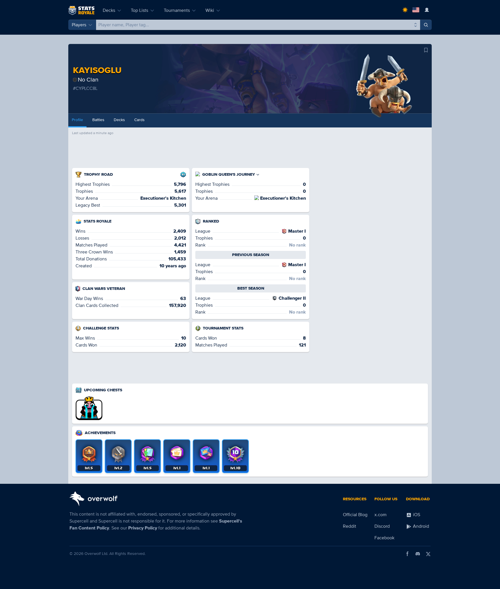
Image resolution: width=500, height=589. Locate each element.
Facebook (384, 538)
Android (420, 526)
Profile (77, 119)
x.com (380, 515)
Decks (109, 10)
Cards (139, 119)
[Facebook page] (407, 553)
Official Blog (355, 515)
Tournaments (177, 10)
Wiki (209, 10)
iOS (416, 515)
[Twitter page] (428, 553)
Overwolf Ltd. (96, 553)
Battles (98, 119)
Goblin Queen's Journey (228, 174)
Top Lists (139, 10)
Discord (382, 526)
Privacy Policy (142, 528)
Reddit (349, 526)
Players (79, 25)
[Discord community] (418, 553)
